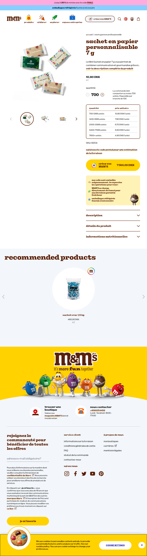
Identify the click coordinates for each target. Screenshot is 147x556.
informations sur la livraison (78, 441)
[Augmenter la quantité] (102, 94)
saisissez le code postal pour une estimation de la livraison (111, 151)
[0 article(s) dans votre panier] (138, 19)
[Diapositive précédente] (4, 297)
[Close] (141, 545)
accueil (89, 34)
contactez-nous (72, 459)
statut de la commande (76, 455)
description (94, 215)
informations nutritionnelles (106, 236)
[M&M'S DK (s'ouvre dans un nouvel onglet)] (75, 474)
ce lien (10, 509)
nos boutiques (111, 441)
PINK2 (90, 2)
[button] (27, 119)
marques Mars (14, 498)
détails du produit (98, 225)
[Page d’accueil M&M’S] (14, 19)
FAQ (66, 450)
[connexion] (132, 19)
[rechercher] (119, 19)
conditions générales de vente (79, 446)
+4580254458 (97, 410)
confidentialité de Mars (19, 475)
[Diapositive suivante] (77, 119)
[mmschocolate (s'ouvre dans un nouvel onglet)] (67, 474)
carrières (109, 446)
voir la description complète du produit (109, 68)
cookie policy (43, 546)
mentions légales (113, 450)
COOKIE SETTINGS (115, 545)
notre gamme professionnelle (108, 34)
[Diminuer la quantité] (87, 94)
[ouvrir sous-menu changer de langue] (126, 19)
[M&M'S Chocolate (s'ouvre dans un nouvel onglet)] (101, 474)
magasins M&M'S (53, 416)
